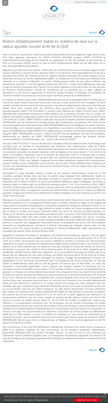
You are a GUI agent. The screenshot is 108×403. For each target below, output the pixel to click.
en (104, 2)
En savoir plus (41, 400)
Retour (93, 32)
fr (99, 2)
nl (101, 2)
